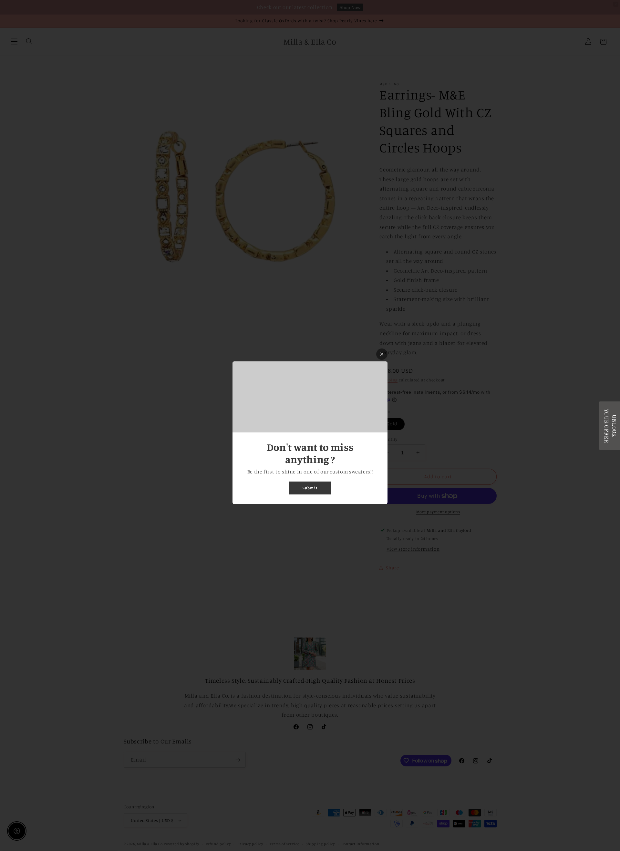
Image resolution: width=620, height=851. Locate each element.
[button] (609, 425)
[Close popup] (382, 354)
